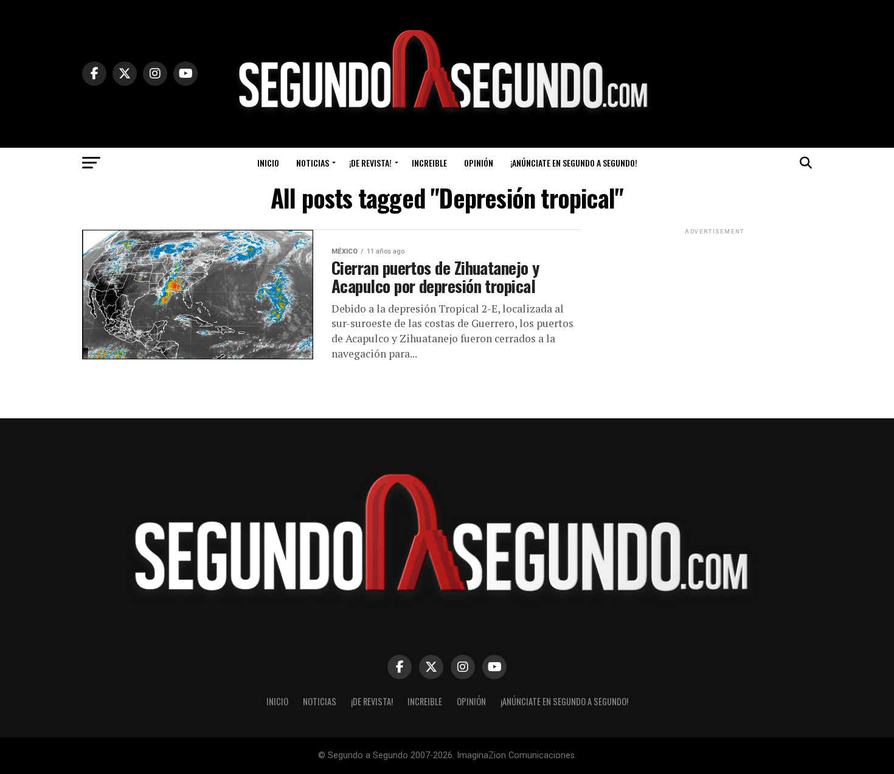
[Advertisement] (714, 313)
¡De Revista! (370, 162)
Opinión (478, 162)
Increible (429, 162)
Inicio (268, 162)
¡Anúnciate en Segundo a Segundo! (573, 162)
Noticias (312, 162)
